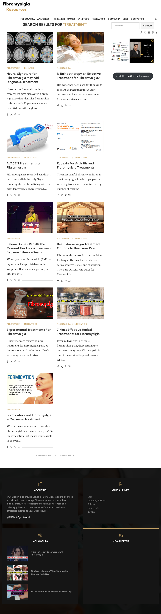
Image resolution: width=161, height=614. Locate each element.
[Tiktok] (156, 32)
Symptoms (83, 19)
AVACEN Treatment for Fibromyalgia (24, 165)
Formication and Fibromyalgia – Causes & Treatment (29, 417)
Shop (125, 19)
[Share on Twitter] (11, 114)
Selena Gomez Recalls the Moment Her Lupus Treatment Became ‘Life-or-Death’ (29, 248)
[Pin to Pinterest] (15, 114)
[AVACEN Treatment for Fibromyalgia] (30, 136)
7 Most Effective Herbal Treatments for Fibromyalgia (78, 332)
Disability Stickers (96, 500)
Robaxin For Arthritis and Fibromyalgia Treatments (75, 165)
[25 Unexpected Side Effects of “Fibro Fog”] (17, 592)
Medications (98, 19)
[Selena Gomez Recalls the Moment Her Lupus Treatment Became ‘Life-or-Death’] (30, 217)
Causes (71, 19)
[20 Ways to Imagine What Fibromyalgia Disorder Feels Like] (17, 572)
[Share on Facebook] (8, 114)
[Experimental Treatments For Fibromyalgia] (30, 303)
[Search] (156, 19)
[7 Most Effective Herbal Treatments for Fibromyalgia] (80, 303)
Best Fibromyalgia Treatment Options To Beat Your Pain (78, 246)
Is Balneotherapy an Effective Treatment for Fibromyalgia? (79, 76)
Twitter (91, 512)
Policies (91, 504)
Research (59, 19)
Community (114, 19)
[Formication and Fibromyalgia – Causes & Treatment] (30, 388)
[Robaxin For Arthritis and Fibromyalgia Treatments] (80, 136)
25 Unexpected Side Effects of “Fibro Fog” (51, 591)
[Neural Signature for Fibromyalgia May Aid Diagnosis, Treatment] (30, 47)
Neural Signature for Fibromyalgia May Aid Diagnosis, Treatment (23, 78)
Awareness (43, 19)
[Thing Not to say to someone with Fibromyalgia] (17, 553)
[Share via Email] (19, 114)
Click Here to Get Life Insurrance (133, 76)
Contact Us (137, 19)
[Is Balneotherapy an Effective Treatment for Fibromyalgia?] (80, 47)
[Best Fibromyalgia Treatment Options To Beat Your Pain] (80, 217)
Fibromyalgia (27, 19)
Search (147, 25)
